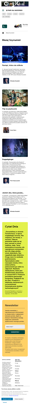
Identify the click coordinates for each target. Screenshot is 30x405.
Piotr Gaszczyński (15, 180)
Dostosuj (5, 402)
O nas (16, 363)
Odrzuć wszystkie (19, 399)
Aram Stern (13, 130)
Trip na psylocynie (9, 109)
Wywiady (15, 13)
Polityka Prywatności (13, 395)
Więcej (17, 380)
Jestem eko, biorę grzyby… (13, 193)
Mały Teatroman (6, 16)
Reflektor (22, 13)
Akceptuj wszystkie (7, 399)
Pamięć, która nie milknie (12, 65)
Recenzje (9, 13)
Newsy (4, 13)
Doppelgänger (7, 159)
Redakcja (17, 366)
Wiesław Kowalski (15, 81)
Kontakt (17, 368)
